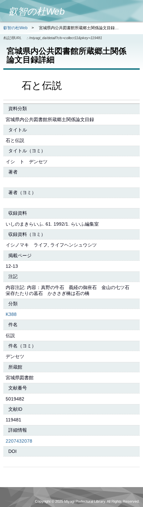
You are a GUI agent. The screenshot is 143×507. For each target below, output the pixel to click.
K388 (11, 314)
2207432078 (19, 441)
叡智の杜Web (15, 28)
